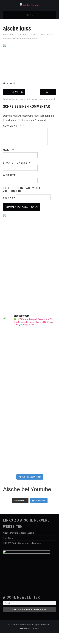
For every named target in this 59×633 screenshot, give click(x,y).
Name (8, 150)
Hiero (23, 628)
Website (9, 175)
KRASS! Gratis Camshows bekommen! (22, 543)
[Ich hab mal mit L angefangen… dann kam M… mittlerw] (29, 390)
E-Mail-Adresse (16, 162)
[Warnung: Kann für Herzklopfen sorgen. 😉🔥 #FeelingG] (29, 448)
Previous (16, 92)
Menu (30, 14)
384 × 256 (38, 34)
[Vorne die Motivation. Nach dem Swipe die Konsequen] (29, 463)
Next (46, 92)
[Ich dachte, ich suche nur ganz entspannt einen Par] (29, 360)
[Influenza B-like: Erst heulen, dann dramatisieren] (29, 338)
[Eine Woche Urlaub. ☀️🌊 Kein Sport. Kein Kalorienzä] (29, 424)
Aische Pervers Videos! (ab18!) (18, 533)
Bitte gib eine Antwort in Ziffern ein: (24, 189)
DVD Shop (8, 538)
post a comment (47, 99)
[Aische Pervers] (29, 5)
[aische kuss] (29, 61)
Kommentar (13, 125)
